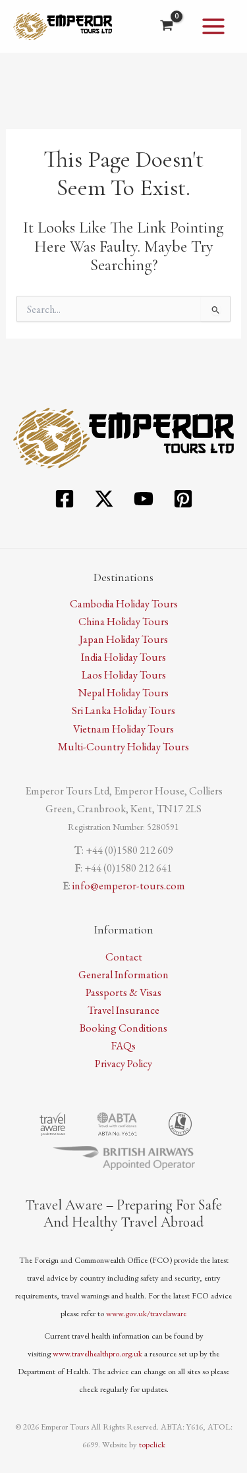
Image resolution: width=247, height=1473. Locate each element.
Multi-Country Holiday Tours (123, 746)
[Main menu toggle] (213, 26)
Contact (123, 956)
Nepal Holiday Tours (123, 692)
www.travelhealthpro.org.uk (97, 1353)
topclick (152, 1444)
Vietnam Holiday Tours (123, 728)
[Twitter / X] (104, 499)
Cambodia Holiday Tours (124, 603)
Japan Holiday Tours (123, 639)
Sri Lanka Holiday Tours (123, 710)
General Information (123, 974)
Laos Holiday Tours (124, 674)
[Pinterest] (183, 499)
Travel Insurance (123, 1010)
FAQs (123, 1045)
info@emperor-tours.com (128, 885)
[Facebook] (64, 499)
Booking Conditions (123, 1027)
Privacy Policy (123, 1063)
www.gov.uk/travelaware (146, 1313)
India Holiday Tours (123, 657)
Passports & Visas (123, 992)
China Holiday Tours (123, 621)
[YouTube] (143, 499)
